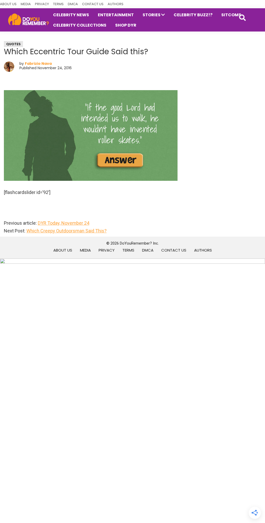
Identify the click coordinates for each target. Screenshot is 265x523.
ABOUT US (8, 4)
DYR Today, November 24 (63, 223)
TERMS (58, 4)
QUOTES (13, 44)
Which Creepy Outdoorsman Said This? (66, 230)
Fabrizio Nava (38, 63)
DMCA (73, 4)
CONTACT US (93, 4)
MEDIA (26, 4)
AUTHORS (115, 4)
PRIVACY (42, 4)
